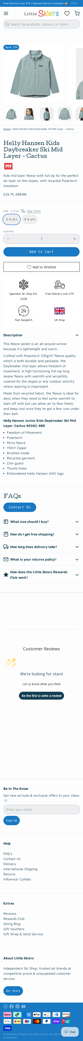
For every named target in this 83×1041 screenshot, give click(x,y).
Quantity (8, 231)
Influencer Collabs (17, 879)
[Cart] (75, 13)
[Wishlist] (67, 13)
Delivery (9, 864)
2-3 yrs (11, 219)
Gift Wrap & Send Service (23, 934)
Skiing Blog (11, 924)
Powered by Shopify (15, 1034)
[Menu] (7, 13)
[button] (41, 252)
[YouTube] (23, 1006)
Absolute (12, 1037)
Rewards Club (13, 919)
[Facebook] (11, 1006)
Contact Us (20, 507)
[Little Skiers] (41, 13)
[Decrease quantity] (8, 239)
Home (6, 128)
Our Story (13, 990)
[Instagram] (5, 1006)
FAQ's (7, 853)
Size (22, 211)
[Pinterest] (17, 1006)
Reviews (9, 913)
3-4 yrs (29, 219)
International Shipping (20, 869)
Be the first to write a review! (42, 696)
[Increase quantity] (74, 239)
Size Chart (34, 211)
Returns (9, 874)
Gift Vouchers (13, 929)
